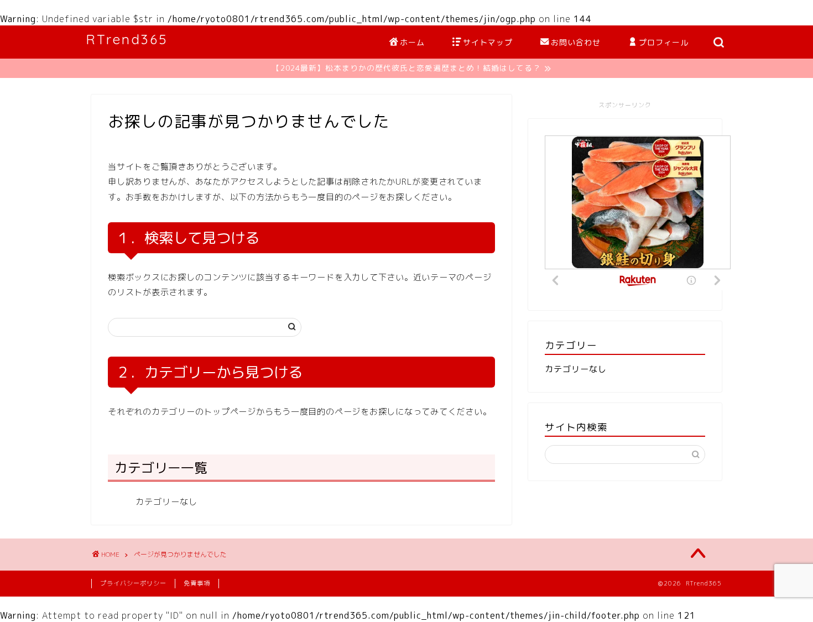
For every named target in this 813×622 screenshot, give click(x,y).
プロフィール (664, 43)
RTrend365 (127, 39)
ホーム (412, 43)
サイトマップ (488, 43)
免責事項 (197, 583)
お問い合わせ (576, 43)
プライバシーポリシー (133, 583)
